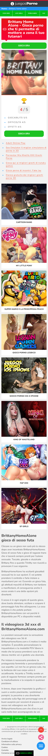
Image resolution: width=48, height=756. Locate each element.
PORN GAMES (32, 13)
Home (4, 8)
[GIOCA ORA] (24, 72)
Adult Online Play (15, 143)
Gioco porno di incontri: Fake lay (23, 170)
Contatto (5, 750)
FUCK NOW (6, 13)
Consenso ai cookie (9, 753)
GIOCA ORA (26, 753)
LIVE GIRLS (19, 13)
